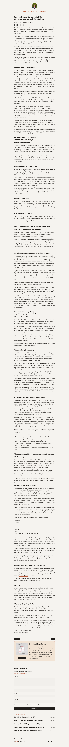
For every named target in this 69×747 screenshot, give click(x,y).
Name (15, 688)
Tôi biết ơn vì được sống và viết (24, 717)
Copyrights (17, 739)
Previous (17, 639)
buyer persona (42, 363)
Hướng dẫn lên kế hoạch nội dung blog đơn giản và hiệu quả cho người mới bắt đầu (29, 724)
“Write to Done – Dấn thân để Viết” (26, 580)
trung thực (19, 337)
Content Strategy (23, 575)
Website (16, 699)
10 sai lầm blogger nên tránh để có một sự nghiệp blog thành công (29, 730)
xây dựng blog (24, 480)
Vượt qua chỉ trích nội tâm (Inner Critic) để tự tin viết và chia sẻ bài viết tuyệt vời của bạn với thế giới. (29, 720)
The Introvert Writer (23, 741)
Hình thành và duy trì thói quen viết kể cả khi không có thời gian (29, 727)
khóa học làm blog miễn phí (37, 480)
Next (53, 639)
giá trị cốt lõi (17, 345)
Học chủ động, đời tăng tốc (39, 644)
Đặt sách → (21, 658)
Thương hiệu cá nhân (28, 22)
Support (23, 739)
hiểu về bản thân (34, 345)
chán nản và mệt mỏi (23, 597)
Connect (29, 739)
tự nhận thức (24, 345)
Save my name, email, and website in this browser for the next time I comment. (33, 704)
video (25, 282)
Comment (16, 676)
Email (15, 693)
